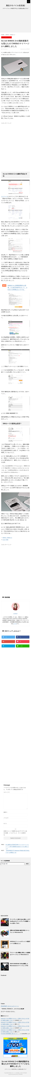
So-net (4, 539)
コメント (6, 792)
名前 (5, 812)
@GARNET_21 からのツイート (10, 1006)
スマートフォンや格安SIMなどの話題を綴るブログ (15, 1069)
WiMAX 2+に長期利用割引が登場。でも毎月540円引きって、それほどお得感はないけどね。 (17, 287)
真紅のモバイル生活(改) (15, 5)
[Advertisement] (15, 21)
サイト (5, 823)
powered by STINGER (17, 1074)
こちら (15, 623)
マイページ (4, 196)
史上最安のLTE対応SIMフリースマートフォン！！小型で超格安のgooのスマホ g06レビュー (17, 846)
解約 (7, 539)
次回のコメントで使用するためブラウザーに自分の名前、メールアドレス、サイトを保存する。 (15, 832)
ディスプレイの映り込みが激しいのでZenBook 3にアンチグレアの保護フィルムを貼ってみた (20, 921)
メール (6, 817)
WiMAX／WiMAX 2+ (7, 537)
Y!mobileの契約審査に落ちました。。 (10, 1033)
